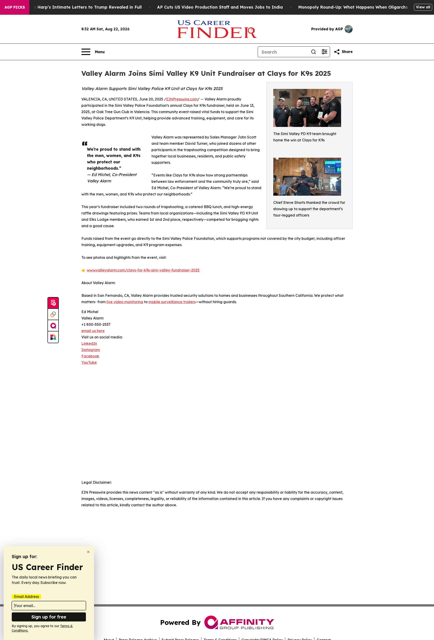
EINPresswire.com (182, 99)
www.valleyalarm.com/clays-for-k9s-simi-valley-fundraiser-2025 (143, 270)
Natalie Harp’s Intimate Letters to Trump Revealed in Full (81, 7)
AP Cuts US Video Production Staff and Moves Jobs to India (220, 7)
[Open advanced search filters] (324, 52)
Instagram (90, 349)
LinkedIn (89, 343)
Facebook (90, 356)
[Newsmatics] (53, 337)
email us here (93, 330)
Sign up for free (48, 617)
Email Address (26, 596)
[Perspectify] (53, 314)
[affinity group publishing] (53, 325)
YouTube (89, 362)
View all (423, 7)
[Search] (313, 52)
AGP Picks (15, 7)
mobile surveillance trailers (172, 302)
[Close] (88, 552)
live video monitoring (124, 302)
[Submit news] (53, 303)
